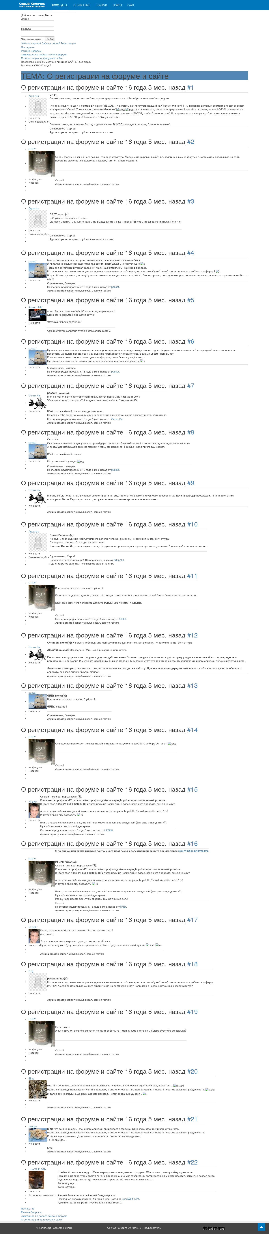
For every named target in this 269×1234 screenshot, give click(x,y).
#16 (192, 843)
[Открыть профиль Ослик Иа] (38, 403)
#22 (192, 1161)
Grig (31, 971)
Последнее (60, 5)
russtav (33, 1126)
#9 (190, 482)
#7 (190, 385)
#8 (190, 431)
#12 (192, 634)
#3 (190, 200)
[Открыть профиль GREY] (42, 163)
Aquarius (34, 96)
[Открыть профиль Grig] (38, 981)
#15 (192, 788)
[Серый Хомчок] (32, 5)
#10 (192, 523)
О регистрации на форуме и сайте (42, 58)
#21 (192, 1118)
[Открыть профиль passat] (38, 270)
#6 (190, 340)
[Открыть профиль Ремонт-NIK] (37, 314)
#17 (192, 919)
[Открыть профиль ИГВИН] (34, 810)
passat (32, 261)
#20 (192, 1070)
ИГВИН (33, 801)
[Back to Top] (261, 1227)
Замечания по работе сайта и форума (44, 54)
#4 (190, 252)
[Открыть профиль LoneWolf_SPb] (36, 1180)
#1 (190, 86)
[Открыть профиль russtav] (38, 1134)
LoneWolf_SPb (37, 1169)
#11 (192, 575)
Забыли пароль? (31, 43)
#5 (190, 299)
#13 (192, 685)
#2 (190, 141)
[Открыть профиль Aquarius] (38, 106)
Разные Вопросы (31, 50)
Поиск (117, 5)
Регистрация (68, 43)
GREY (32, 149)
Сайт (130, 5)
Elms (31, 1078)
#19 (192, 1011)
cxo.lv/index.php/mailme (193, 851)
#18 (192, 963)
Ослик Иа (34, 395)
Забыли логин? (51, 43)
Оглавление (81, 5)
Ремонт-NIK (35, 307)
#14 (192, 729)
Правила (101, 5)
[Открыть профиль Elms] (38, 1089)
